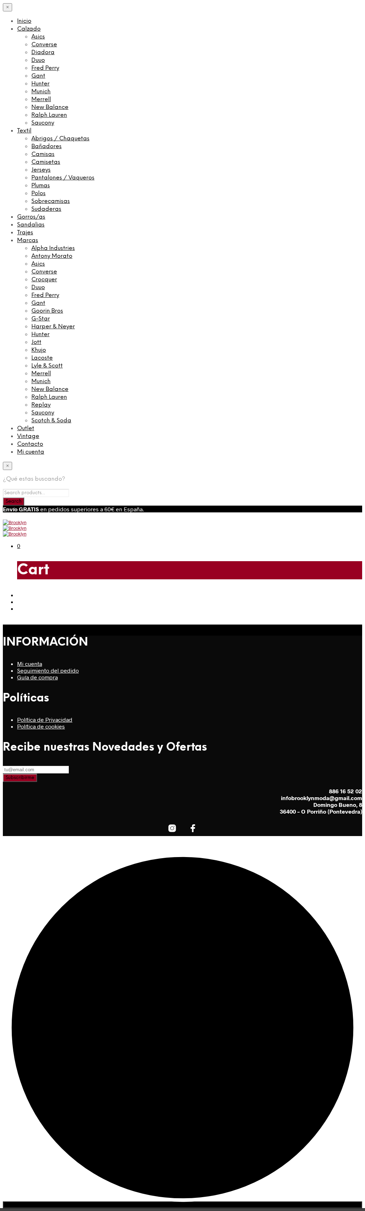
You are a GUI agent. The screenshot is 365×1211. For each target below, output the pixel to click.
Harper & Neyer (53, 327)
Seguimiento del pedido (48, 670)
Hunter (40, 84)
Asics (38, 37)
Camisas (43, 154)
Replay (41, 405)
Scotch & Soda (51, 421)
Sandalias (31, 225)
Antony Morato (51, 256)
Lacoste (42, 358)
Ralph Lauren (49, 115)
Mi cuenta (30, 452)
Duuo (38, 60)
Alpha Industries (53, 248)
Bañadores (46, 146)
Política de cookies (41, 726)
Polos (38, 193)
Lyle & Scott (47, 366)
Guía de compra (37, 677)
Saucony (42, 123)
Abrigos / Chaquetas (60, 139)
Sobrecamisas (50, 201)
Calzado (29, 29)
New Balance (49, 107)
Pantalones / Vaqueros (62, 178)
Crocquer (44, 280)
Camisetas (45, 162)
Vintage (28, 436)
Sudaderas (46, 209)
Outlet (25, 429)
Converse (44, 45)
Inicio (24, 21)
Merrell (41, 99)
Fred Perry (45, 68)
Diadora (43, 52)
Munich (41, 92)
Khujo (38, 350)
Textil (24, 131)
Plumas (40, 186)
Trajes (25, 233)
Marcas (27, 240)
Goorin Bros (47, 311)
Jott (36, 342)
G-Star (40, 319)
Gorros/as (31, 217)
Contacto (30, 444)
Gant (38, 76)
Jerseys (41, 170)
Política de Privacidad (44, 719)
